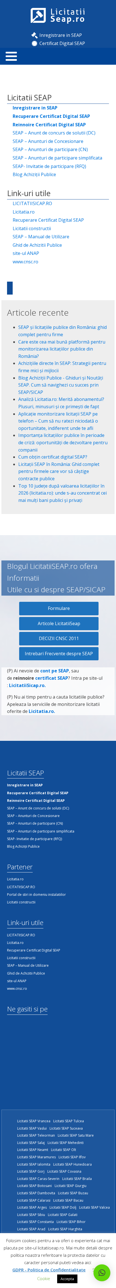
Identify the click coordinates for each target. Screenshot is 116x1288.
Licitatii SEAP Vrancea (33, 1121)
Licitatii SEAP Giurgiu (70, 1185)
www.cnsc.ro (25, 262)
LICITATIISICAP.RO (32, 203)
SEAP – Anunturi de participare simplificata (57, 158)
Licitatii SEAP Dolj (63, 1207)
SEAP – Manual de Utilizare (41, 237)
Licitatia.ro (24, 212)
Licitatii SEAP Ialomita (33, 1164)
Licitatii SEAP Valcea (94, 1207)
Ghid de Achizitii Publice (37, 245)
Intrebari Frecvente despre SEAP (59, 653)
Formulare (59, 608)
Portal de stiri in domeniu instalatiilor (36, 894)
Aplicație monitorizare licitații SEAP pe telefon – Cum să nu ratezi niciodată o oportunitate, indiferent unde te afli (58, 421)
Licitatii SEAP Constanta (35, 1221)
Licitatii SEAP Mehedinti (66, 1142)
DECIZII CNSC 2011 (59, 638)
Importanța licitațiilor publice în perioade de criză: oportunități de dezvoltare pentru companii (63, 442)
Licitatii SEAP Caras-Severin (38, 1178)
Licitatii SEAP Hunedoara (72, 1164)
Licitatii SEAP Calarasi (33, 1200)
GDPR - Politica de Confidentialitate (49, 1270)
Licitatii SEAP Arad (31, 1229)
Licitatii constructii (32, 228)
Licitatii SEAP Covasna (64, 1171)
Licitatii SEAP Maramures (36, 1157)
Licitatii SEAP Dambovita (36, 1193)
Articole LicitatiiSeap (59, 623)
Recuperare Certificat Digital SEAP (48, 220)
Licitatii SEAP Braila (77, 1178)
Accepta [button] (67, 1278)
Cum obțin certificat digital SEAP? (52, 457)
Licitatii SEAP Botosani (34, 1185)
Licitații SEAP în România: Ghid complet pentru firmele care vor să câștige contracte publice (58, 471)
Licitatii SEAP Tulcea (68, 1121)
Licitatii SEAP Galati (62, 1214)
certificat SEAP (51, 678)
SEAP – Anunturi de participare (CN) (50, 149)
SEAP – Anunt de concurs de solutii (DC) (54, 133)
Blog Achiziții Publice (34, 174)
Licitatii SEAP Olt (63, 1149)
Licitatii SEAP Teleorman (36, 1135)
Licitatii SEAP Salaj (31, 1142)
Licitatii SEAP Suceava (66, 1128)
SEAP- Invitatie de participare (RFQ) (49, 166)
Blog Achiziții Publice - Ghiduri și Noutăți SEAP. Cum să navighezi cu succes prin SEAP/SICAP (60, 385)
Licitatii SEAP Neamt (32, 1149)
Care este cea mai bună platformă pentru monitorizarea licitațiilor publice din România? (61, 349)
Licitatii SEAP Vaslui (32, 1128)
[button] (101, 1272)
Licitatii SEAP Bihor (71, 1221)
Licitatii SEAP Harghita (65, 1229)
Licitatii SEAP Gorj (30, 1171)
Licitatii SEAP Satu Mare (76, 1135)
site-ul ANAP (26, 253)
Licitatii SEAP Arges (32, 1207)
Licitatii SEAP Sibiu (31, 1214)
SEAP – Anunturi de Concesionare (48, 141)
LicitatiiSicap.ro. (27, 685)
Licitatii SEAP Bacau (68, 1200)
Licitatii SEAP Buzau (73, 1193)
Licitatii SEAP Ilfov (72, 1157)
